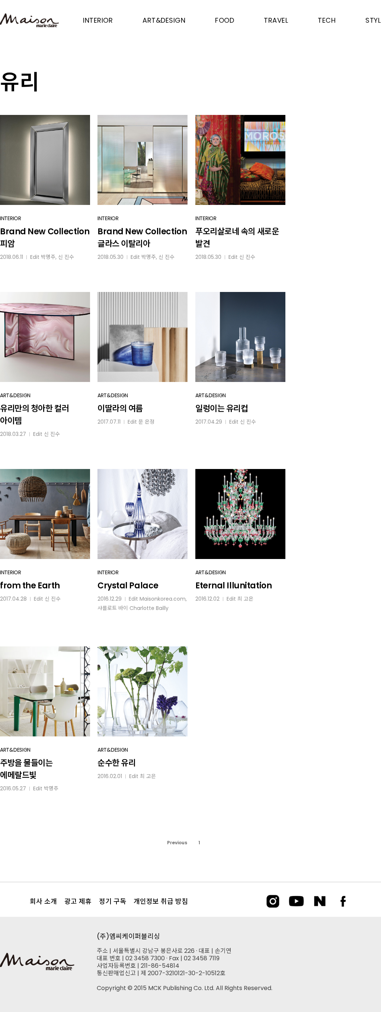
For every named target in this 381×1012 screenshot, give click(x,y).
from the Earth (30, 585)
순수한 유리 (116, 763)
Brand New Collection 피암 (44, 238)
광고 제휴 (78, 901)
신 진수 (66, 257)
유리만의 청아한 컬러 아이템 (34, 415)
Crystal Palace (128, 585)
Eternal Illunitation (233, 585)
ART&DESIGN (15, 395)
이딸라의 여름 (120, 408)
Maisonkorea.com (163, 599)
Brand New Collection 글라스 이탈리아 (142, 238)
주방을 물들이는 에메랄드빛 (26, 769)
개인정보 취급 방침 (161, 901)
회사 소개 (43, 901)
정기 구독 (112, 901)
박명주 (48, 257)
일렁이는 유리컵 (221, 408)
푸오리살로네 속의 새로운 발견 (237, 238)
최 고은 (245, 599)
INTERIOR (10, 218)
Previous (177, 842)
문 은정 (146, 421)
